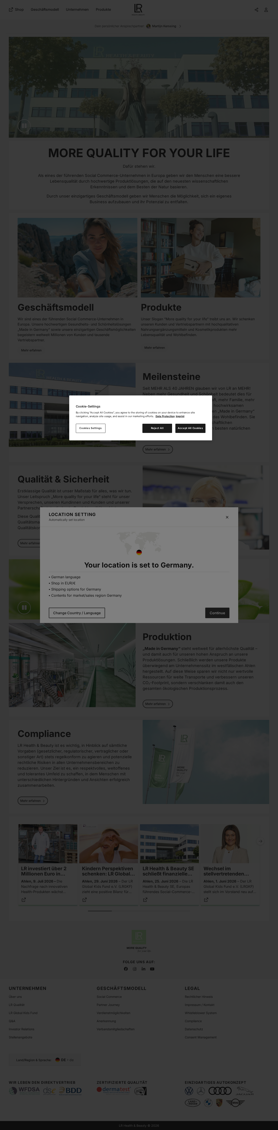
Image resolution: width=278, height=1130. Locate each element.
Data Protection (165, 416)
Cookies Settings (90, 428)
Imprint (180, 416)
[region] (140, 417)
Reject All (157, 428)
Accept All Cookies (190, 428)
